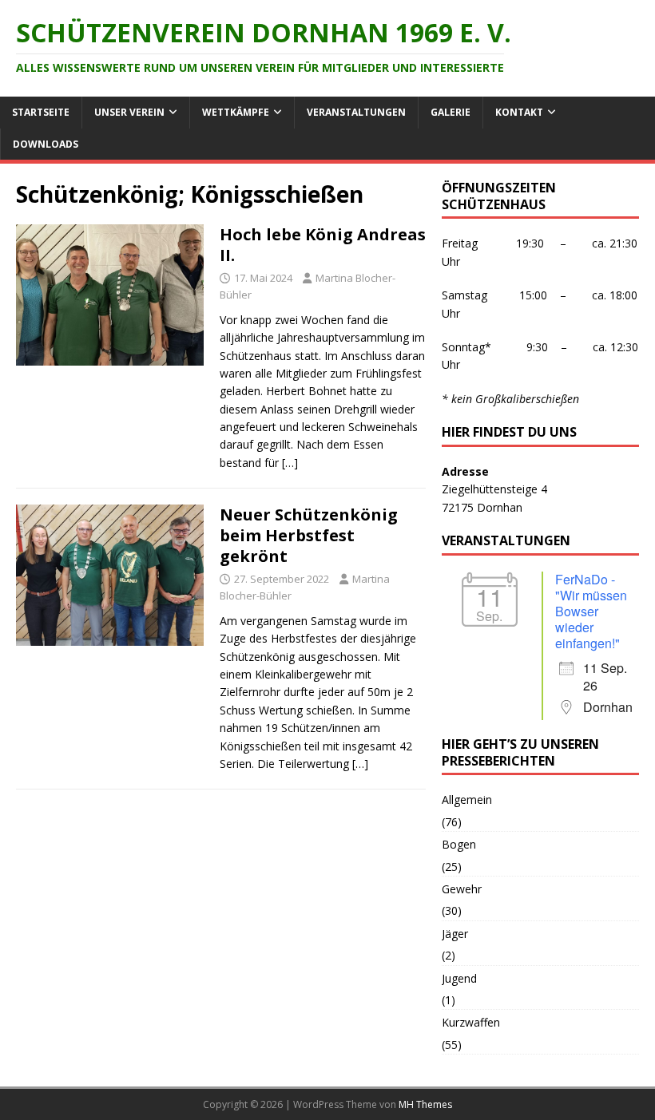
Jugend (459, 978)
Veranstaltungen (356, 112)
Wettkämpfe (235, 112)
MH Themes (425, 1104)
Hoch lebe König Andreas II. (323, 245)
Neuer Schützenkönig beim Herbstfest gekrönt (309, 535)
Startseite (40, 112)
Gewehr (462, 888)
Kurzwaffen (471, 1022)
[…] (290, 462)
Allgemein (467, 799)
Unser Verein (129, 112)
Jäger (455, 933)
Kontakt (519, 112)
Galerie (450, 112)
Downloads (45, 144)
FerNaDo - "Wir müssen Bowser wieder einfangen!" (591, 611)
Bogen (459, 844)
